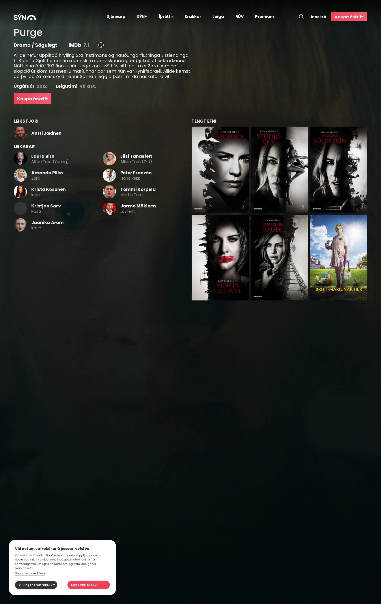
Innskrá (318, 16)
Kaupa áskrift (349, 17)
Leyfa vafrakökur (84, 585)
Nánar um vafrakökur (30, 573)
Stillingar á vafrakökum (37, 585)
